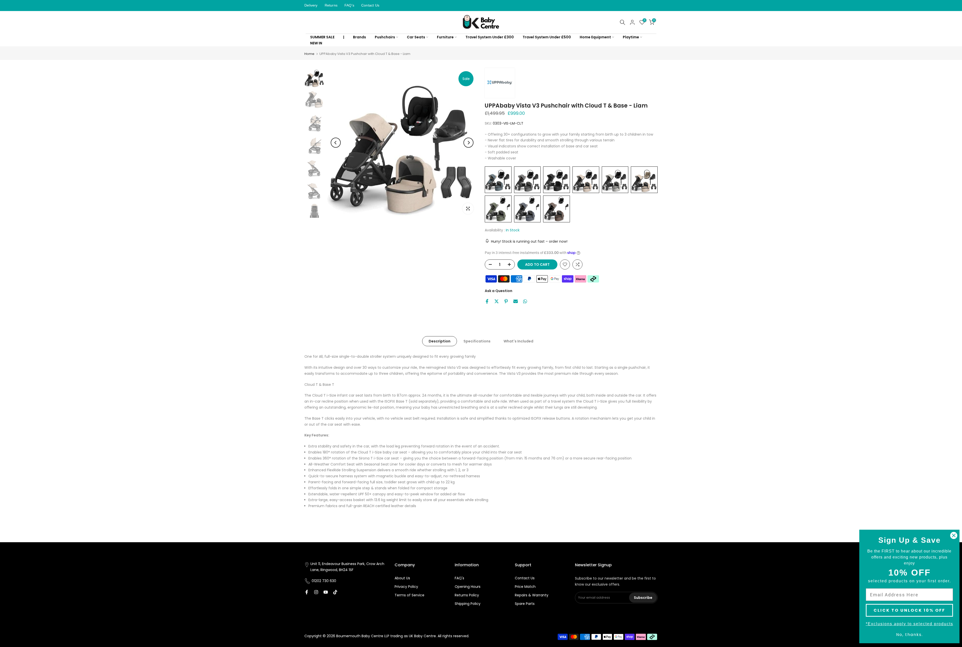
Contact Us (370, 5)
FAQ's (349, 5)
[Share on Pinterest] (506, 301)
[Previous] (336, 143)
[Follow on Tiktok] (335, 592)
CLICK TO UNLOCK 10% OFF (909, 610)
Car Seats (416, 37)
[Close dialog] (953, 535)
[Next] (468, 143)
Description (439, 341)
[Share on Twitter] (496, 301)
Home (309, 53)
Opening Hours (467, 586)
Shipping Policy (467, 603)
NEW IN (316, 43)
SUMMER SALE (322, 37)
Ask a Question (498, 290)
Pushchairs (385, 37)
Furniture (445, 37)
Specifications (477, 341)
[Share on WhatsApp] (525, 301)
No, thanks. (909, 634)
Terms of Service (409, 595)
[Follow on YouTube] (325, 592)
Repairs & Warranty (531, 595)
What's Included (518, 341)
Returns (331, 5)
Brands (359, 37)
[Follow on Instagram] (316, 592)
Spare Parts (525, 603)
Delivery (311, 5)
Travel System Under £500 (547, 37)
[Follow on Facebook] (306, 592)
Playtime (631, 37)
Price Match (525, 586)
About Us (402, 578)
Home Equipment (595, 37)
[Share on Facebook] (487, 301)
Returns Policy (467, 595)
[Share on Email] (515, 301)
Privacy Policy (406, 586)
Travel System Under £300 (489, 37)
